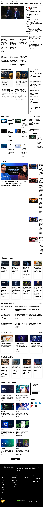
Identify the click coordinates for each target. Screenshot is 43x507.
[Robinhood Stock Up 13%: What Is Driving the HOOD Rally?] (7, 406)
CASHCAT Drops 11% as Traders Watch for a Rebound (6, 308)
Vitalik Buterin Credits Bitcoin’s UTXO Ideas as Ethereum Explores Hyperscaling (38, 292)
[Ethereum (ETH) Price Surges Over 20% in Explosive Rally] (16, 263)
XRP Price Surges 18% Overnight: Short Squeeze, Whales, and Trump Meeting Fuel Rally (11, 135)
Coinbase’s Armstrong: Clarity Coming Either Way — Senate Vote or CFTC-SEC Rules (35, 83)
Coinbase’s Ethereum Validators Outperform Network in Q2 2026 (5, 291)
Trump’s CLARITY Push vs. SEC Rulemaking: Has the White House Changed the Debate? (4, 371)
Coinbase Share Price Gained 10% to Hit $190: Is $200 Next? (7, 432)
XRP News (5, 117)
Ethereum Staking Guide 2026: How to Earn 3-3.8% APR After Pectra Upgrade (36, 346)
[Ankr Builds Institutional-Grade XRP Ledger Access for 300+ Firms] (7, 443)
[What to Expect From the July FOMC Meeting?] (38, 362)
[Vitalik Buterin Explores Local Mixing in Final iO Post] (22, 406)
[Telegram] (36, 403)
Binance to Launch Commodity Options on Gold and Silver (35, 129)
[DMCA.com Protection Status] (20, 500)
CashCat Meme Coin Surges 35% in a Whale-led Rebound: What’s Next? (35, 308)
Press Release (34, 117)
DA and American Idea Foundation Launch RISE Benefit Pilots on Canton (7, 397)
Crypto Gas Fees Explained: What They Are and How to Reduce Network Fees (21, 346)
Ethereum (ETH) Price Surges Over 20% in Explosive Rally (16, 270)
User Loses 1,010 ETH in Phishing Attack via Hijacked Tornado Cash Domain (26, 271)
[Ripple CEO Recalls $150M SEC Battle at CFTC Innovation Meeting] (18, 131)
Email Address (34, 388)
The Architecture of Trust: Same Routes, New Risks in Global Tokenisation (5, 60)
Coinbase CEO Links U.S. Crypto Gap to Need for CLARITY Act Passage (36, 75)
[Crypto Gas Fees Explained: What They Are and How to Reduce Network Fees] (21, 338)
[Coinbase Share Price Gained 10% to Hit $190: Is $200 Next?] (7, 424)
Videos (3, 161)
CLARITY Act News (34, 70)
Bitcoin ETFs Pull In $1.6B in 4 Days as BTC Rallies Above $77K (21, 81)
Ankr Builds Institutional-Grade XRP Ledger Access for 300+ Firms (7, 451)
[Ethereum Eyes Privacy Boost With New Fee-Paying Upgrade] (16, 283)
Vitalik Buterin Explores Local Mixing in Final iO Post (22, 415)
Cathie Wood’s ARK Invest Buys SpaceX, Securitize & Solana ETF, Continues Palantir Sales (35, 21)
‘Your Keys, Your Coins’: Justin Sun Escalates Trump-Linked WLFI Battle (35, 13)
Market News (3, 411)
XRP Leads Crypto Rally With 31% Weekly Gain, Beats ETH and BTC (25, 123)
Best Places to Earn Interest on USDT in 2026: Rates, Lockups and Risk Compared (40, 141)
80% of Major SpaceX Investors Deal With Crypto (23, 41)
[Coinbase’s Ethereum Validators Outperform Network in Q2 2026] (5, 283)
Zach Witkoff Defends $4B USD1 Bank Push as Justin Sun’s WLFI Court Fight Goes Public (22, 452)
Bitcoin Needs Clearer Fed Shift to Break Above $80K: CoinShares (7, 82)
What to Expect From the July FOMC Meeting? (38, 368)
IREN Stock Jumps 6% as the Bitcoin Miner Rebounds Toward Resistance (22, 433)
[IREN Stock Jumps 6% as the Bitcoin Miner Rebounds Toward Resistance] (22, 424)
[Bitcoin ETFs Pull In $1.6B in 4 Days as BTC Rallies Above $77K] (22, 75)
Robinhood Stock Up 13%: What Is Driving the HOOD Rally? (7, 415)
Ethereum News (7, 258)
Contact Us (25, 477)
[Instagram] (36, 406)
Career (24, 479)
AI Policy (14, 482)
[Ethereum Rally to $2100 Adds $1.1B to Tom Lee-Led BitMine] (38, 263)
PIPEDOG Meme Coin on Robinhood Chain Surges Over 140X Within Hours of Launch (21, 324)
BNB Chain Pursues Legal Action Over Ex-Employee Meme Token (35, 316)
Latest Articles (6, 332)
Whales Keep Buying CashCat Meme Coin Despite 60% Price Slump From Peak (7, 316)
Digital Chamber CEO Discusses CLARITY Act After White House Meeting (35, 92)
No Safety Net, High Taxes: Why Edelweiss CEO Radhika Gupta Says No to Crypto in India (35, 29)
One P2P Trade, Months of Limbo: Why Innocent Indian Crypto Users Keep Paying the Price (23, 61)
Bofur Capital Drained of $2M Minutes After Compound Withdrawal (35, 45)
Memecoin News (7, 303)
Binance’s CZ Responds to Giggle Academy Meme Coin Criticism (7, 323)
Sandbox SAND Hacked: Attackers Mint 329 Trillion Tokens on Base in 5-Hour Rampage (35, 38)
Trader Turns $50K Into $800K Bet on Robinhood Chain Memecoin (35, 323)
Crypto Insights (7, 357)
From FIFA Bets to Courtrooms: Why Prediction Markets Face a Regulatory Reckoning (27, 369)
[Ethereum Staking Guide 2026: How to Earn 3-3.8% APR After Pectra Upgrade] (36, 338)
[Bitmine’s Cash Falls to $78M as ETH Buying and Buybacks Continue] (27, 283)
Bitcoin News (6, 69)
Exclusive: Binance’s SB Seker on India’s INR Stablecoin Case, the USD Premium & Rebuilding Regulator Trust (4, 45)
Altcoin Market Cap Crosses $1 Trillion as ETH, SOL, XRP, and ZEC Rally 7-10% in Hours (24, 150)
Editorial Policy (15, 480)
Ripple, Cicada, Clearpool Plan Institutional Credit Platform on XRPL (11, 149)
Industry (17, 411)
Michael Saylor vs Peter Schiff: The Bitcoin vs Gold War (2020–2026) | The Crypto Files (41, 207)
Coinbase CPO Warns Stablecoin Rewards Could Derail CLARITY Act (35, 109)
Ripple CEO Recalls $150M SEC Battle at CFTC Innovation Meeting (24, 133)
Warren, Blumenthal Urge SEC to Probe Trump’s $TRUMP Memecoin (21, 316)
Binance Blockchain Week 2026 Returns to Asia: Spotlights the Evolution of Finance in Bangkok (35, 122)
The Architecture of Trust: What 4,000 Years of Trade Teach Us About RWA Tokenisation (14, 60)
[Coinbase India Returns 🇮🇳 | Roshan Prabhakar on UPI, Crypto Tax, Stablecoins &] (14, 171)
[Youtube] (32, 406)
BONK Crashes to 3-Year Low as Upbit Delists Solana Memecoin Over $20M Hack (21, 308)
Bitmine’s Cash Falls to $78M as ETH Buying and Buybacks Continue (27, 290)
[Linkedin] (40, 403)
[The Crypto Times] (12, 1)
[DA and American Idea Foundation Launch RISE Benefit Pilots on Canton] (7, 389)
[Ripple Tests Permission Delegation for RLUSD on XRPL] (4, 121)
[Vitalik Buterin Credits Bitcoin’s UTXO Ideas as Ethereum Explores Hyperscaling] (38, 283)
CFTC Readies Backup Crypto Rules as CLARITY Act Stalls (35, 101)
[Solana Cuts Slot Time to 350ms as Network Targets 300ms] (22, 389)
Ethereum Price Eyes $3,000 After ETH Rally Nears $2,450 (4, 270)
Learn (3, 487)
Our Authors (15, 479)
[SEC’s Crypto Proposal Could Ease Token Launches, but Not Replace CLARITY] (16, 362)
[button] (2, 1)
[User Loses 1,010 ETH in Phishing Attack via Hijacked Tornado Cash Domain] (27, 263)
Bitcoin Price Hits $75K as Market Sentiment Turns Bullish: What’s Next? (21, 91)
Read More (40, 257)
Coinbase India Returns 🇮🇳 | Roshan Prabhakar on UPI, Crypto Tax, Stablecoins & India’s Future (14, 183)
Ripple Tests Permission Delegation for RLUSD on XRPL (11, 122)
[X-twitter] (32, 403)
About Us (14, 477)
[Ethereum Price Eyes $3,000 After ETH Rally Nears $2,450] (5, 263)
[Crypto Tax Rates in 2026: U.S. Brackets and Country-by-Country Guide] (7, 338)
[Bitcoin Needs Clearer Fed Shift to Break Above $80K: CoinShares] (7, 75)
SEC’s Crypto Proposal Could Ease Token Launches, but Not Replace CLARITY (16, 369)
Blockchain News (3, 448)
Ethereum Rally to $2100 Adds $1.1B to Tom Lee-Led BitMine (37, 270)
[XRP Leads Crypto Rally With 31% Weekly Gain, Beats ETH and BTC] (18, 121)
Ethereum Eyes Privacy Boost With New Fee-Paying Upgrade (16, 290)
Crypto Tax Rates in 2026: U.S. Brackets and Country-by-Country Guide (6, 346)
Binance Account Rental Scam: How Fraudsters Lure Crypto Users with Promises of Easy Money (14, 44)
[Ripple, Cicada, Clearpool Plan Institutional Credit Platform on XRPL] (4, 146)
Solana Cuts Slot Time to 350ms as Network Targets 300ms (22, 397)
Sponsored (33, 133)
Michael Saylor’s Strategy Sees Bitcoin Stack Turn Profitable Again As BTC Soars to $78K (7, 92)
